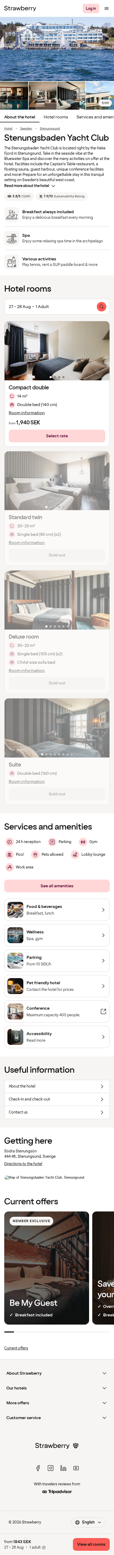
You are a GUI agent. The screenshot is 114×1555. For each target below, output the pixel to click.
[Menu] (106, 8)
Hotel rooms (56, 117)
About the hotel (19, 117)
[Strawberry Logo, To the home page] (20, 8)
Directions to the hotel (23, 1163)
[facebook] (38, 1468)
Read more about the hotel (26, 185)
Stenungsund (50, 129)
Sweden (26, 129)
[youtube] (76, 1468)
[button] (57, 350)
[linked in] (63, 1468)
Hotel (8, 129)
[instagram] (50, 1468)
